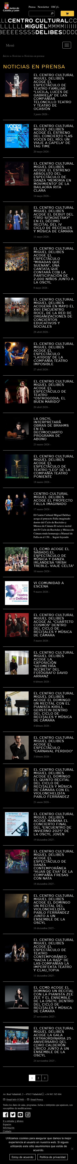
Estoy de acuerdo (22, 1157)
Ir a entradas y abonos (13, 1120)
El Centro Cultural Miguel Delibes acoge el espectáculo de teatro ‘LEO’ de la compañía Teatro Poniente (54, 466)
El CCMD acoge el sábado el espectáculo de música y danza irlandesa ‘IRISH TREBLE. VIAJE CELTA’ (54, 557)
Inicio (6, 56)
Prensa (32, 7)
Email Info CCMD (15, 1099)
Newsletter (43, 7)
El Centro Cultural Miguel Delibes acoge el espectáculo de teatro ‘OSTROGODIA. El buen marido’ (54, 391)
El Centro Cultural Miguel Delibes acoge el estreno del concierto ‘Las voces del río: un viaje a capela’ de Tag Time (54, 136)
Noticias (16, 56)
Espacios (7, 1124)
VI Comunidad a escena (49, 584)
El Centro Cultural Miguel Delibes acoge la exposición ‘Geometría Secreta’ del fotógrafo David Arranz (54, 664)
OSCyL (55, 7)
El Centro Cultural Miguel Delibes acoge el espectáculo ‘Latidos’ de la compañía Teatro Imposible (54, 354)
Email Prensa (37, 1099)
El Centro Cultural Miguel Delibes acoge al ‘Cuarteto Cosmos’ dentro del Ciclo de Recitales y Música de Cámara (54, 625)
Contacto (7, 1131)
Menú (10, 45)
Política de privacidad (53, 1157)
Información (8, 1127)
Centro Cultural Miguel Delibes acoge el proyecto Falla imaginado (53, 498)
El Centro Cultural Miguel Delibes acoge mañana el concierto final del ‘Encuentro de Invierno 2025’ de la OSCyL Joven (54, 824)
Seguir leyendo (61, 537)
